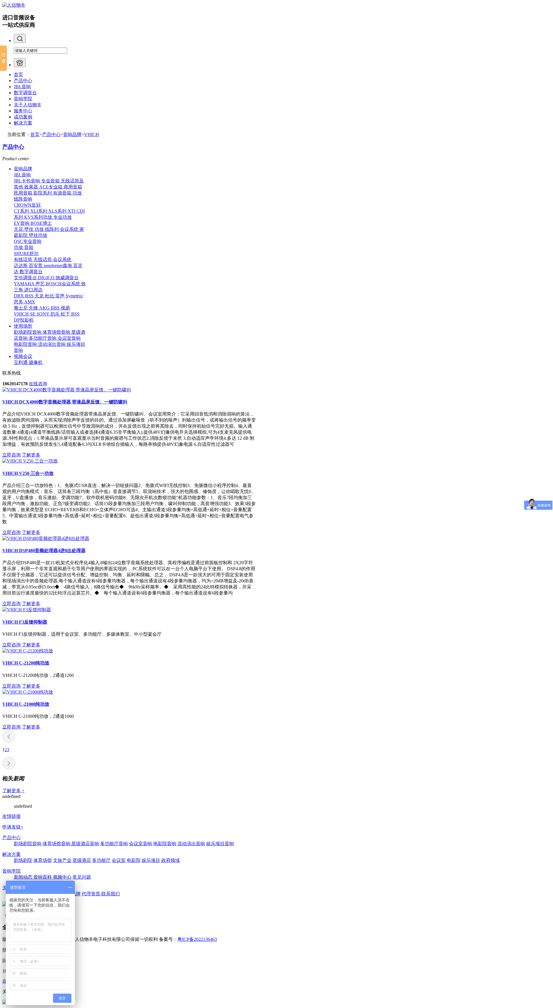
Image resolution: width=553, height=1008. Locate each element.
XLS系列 (58, 211)
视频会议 (23, 356)
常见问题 (82, 877)
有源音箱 (63, 192)
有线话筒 (23, 259)
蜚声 (60, 295)
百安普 (36, 265)
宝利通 (21, 362)
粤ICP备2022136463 (197, 939)
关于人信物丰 (27, 104)
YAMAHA (24, 283)
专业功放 (62, 217)
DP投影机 (24, 320)
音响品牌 (72, 134)
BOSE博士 (41, 223)
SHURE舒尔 (26, 253)
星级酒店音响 (85, 843)
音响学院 (23, 98)
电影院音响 (26, 344)
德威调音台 (67, 277)
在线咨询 (38, 383)
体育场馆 (42, 860)
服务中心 (23, 110)
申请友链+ (12, 826)
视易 (65, 307)
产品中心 (23, 80)
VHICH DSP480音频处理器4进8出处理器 (44, 550)
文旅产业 (62, 860)
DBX (19, 295)
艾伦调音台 (26, 277)
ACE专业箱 (51, 186)
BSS (30, 295)
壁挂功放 (38, 235)
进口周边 (33, 289)
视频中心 (62, 877)
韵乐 (55, 314)
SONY (43, 314)
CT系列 (22, 211)
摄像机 (36, 362)
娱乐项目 (151, 860)
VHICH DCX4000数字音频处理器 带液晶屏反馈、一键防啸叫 (64, 401)
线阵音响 (23, 199)
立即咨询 (11, 454)
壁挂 (29, 229)
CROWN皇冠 (27, 205)
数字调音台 (25, 92)
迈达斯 (21, 265)
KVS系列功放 (38, 217)
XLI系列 (39, 211)
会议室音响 (69, 338)
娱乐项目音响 (220, 843)
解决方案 (23, 122)
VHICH (91, 134)
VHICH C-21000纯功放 (25, 704)
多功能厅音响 (43, 338)
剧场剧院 (23, 860)
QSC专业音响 (27, 241)
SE (33, 314)
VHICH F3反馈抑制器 (24, 622)
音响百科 (43, 877)
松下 (66, 314)
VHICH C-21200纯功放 (25, 662)
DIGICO (47, 277)
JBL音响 (22, 86)
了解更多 (31, 454)
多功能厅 (101, 860)
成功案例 (23, 116)
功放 (77, 192)
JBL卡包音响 (27, 180)
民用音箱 (23, 192)
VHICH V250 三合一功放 (28, 473)
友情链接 (11, 816)
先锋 (34, 307)
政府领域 (170, 860)
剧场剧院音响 (28, 332)
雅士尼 (21, 307)
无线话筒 (43, 259)
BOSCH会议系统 (63, 283)
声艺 (40, 283)
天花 (19, 229)
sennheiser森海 (58, 265)
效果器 (31, 186)
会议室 (119, 860)
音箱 (28, 247)
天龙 (40, 295)
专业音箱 (51, 180)
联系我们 (110, 893)
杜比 (50, 295)
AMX (29, 301)
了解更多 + (13, 790)
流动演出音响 (52, 344)
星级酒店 (82, 860)
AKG (45, 307)
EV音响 (22, 223)
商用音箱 (73, 186)
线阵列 (52, 229)
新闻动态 (23, 877)
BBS (56, 307)
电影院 (134, 860)
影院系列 (43, 192)
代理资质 (91, 893)
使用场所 (23, 326)
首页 (18, 74)
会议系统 (69, 229)
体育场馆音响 (57, 332)
